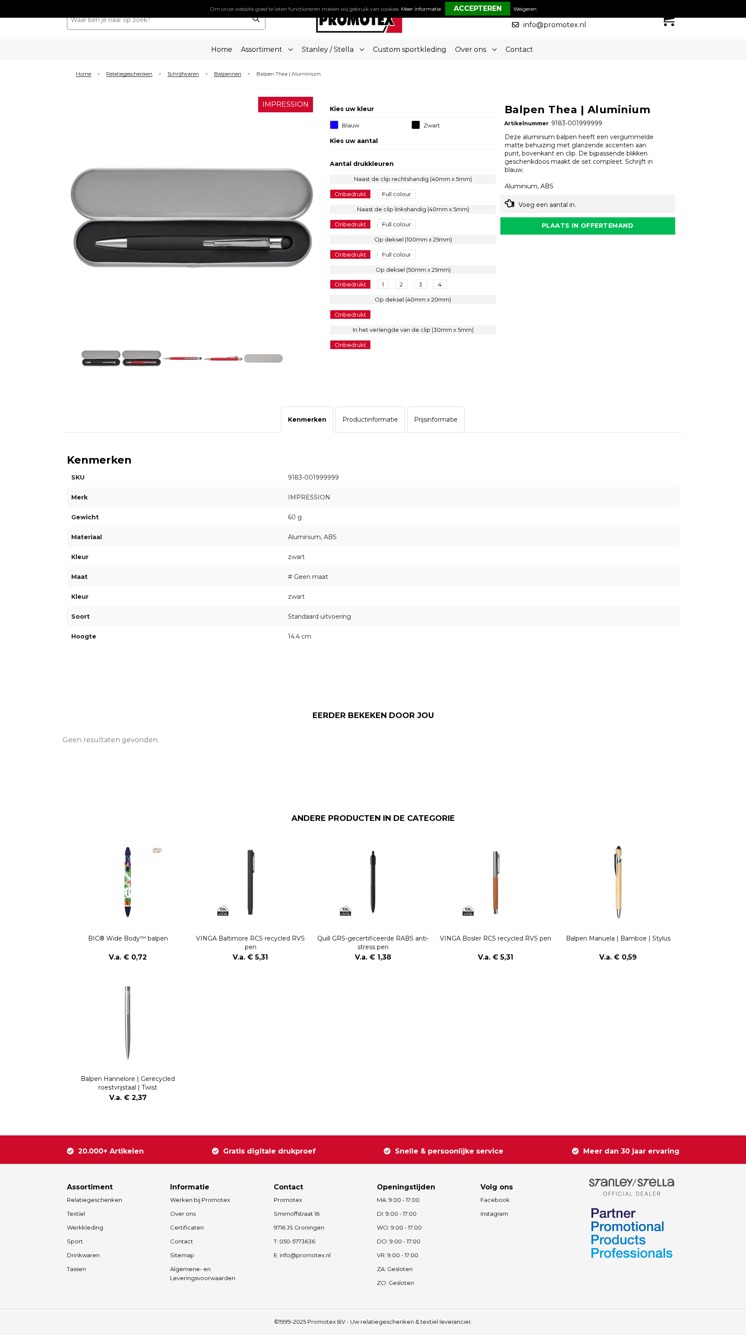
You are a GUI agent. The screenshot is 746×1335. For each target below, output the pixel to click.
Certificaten (187, 1227)
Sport (75, 1241)
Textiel (76, 1213)
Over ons (183, 1213)
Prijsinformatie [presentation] (436, 419)
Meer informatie (421, 9)
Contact (519, 49)
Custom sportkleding (409, 49)
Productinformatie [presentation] (370, 419)
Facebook (495, 1199)
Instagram (494, 1213)
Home (221, 49)
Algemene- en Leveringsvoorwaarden (202, 1273)
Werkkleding (85, 1227)
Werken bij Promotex (200, 1199)
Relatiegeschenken (129, 74)
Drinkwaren (83, 1255)
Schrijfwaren (183, 74)
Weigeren (525, 9)
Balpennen (227, 74)
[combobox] (156, 19)
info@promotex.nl (554, 25)
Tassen (76, 1268)
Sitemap (182, 1255)
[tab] (307, 419)
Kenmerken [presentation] (307, 419)
